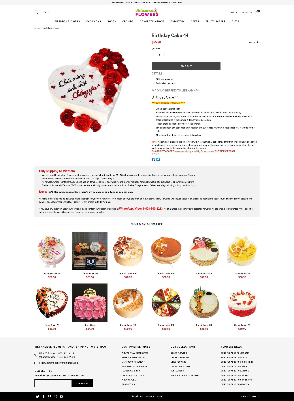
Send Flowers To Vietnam (235, 353)
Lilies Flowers (178, 362)
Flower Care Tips (131, 371)
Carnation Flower (181, 366)
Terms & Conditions (133, 375)
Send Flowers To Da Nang (235, 371)
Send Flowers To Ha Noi (234, 366)
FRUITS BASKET (215, 21)
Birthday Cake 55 (52, 273)
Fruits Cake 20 (52, 325)
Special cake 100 (128, 273)
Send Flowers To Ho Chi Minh (237, 362)
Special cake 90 (128, 325)
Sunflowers (177, 371)
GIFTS (235, 21)
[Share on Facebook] (153, 159)
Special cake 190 (166, 325)
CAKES (195, 21)
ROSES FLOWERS (179, 353)
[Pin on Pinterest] (162, 159)
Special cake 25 (242, 273)
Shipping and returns (133, 357)
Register (247, 12)
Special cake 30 (204, 325)
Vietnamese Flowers (151, 396)
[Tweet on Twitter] (158, 159)
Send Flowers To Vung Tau (235, 384)
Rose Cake (90, 325)
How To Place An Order (134, 366)
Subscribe (82, 383)
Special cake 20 (242, 325)
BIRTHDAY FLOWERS (67, 21)
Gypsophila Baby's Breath (185, 375)
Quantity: (156, 49)
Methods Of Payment (133, 362)
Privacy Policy (130, 380)
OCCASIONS (93, 21)
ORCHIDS (128, 21)
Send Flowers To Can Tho (235, 375)
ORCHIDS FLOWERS (180, 357)
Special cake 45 (204, 273)
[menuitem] (67, 21)
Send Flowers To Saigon (234, 357)
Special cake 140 (166, 273)
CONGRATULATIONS (152, 21)
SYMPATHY (178, 21)
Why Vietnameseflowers (135, 353)
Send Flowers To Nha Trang (236, 380)
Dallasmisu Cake (90, 273)
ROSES (111, 21)
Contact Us (128, 384)
